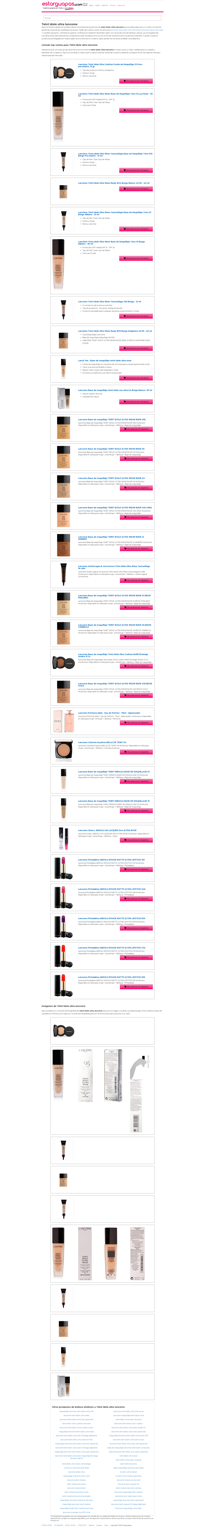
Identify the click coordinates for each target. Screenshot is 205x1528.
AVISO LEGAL (70, 1525)
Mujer (97, 5)
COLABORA (58, 1525)
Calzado (99, 1525)
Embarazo (121, 5)
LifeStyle (104, 5)
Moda (91, 5)
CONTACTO (82, 1525)
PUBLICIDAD (47, 1525)
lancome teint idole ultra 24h (123, 30)
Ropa (106, 1525)
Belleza (91, 1525)
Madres (112, 5)
